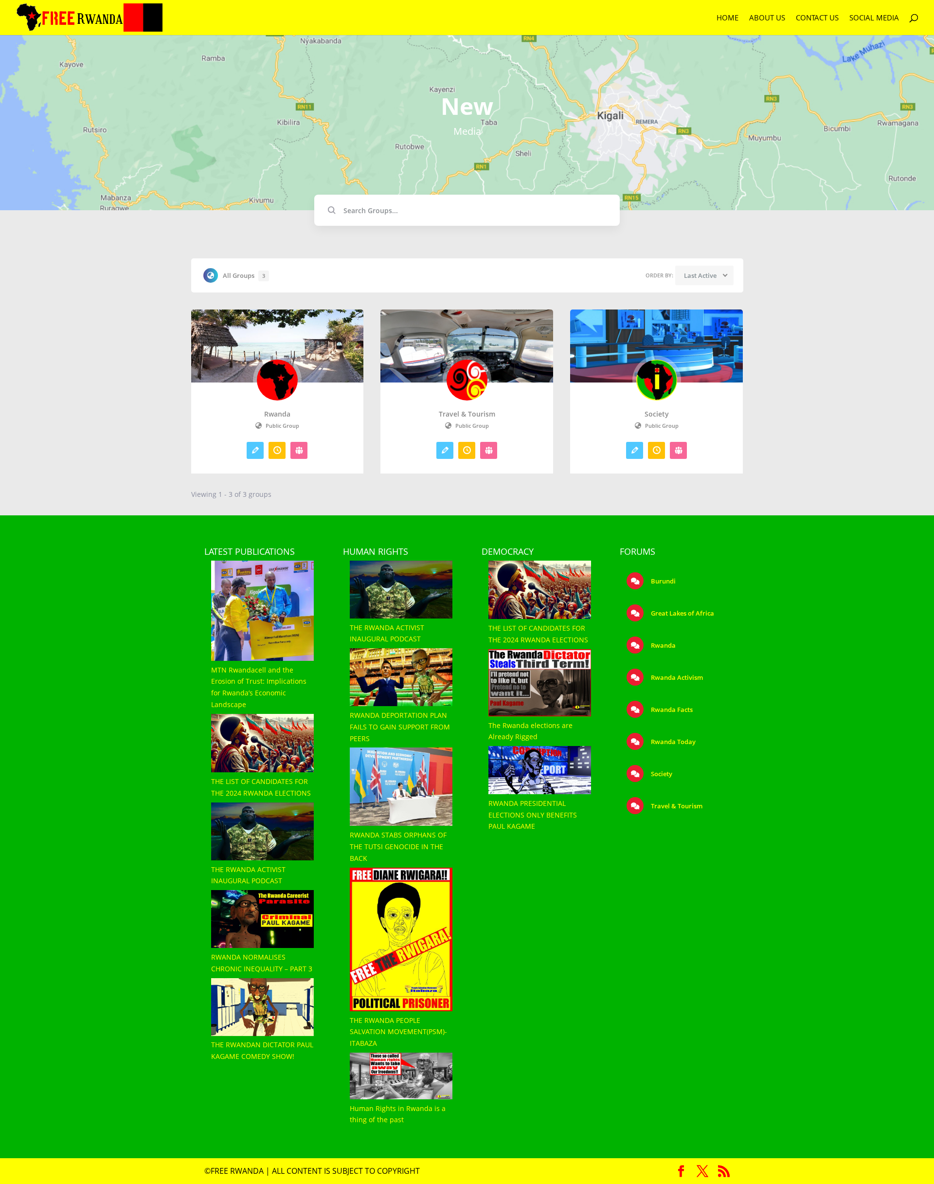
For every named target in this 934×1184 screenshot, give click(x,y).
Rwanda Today (672, 741)
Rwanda (277, 414)
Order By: (659, 275)
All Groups (244, 275)
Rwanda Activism (676, 677)
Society (657, 414)
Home (727, 18)
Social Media (874, 18)
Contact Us (817, 18)
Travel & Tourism (467, 414)
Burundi (662, 581)
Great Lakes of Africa (681, 613)
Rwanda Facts (671, 709)
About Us (767, 18)
